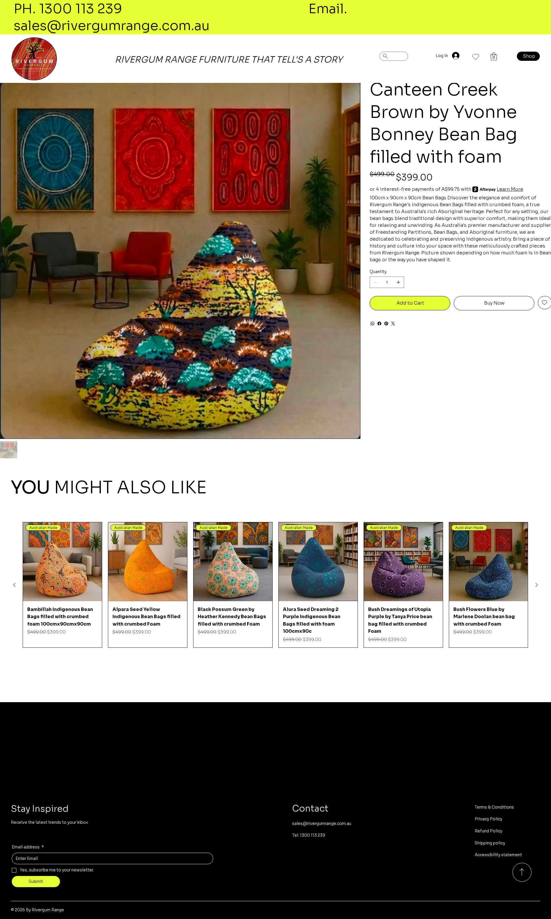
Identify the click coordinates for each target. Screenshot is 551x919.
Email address (28, 847)
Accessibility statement (498, 854)
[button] (493, 56)
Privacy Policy (488, 818)
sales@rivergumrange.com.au (112, 25)
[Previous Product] (14, 584)
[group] (275, 585)
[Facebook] (379, 323)
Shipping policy (490, 843)
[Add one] (398, 282)
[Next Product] (536, 584)
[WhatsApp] (372, 323)
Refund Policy (488, 831)
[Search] (393, 56)
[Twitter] (393, 323)
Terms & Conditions (494, 807)
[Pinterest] (386, 323)
